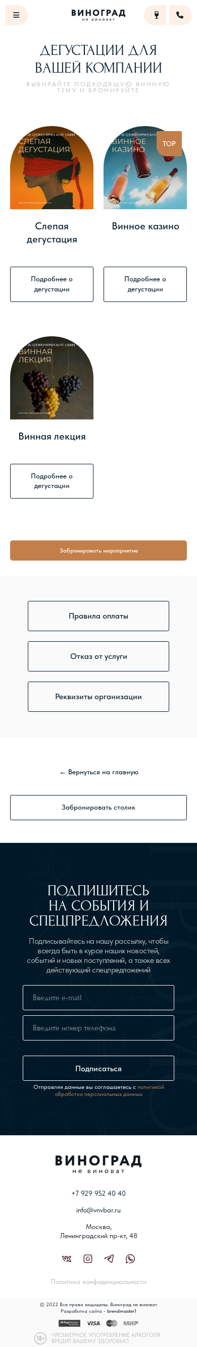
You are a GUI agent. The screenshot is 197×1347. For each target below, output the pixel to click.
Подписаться (98, 1068)
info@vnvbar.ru (98, 1210)
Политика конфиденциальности (98, 1281)
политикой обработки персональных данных (109, 1090)
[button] (98, 616)
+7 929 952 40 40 (98, 1193)
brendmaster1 (121, 1311)
